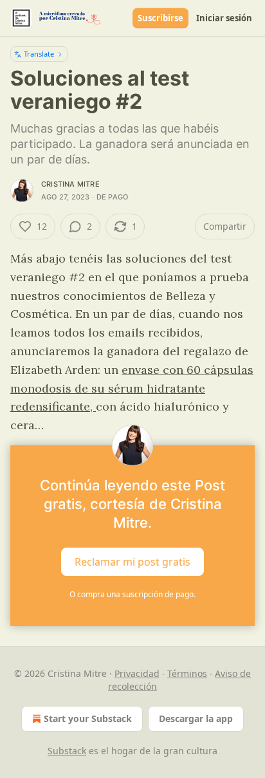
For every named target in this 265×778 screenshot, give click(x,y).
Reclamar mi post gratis (132, 562)
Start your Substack (88, 718)
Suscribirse (160, 18)
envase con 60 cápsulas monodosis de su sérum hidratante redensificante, (131, 388)
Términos (187, 673)
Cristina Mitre (70, 184)
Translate (39, 54)
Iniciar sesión (224, 18)
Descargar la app (196, 718)
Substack (67, 751)
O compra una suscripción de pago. (132, 594)
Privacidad (137, 673)
